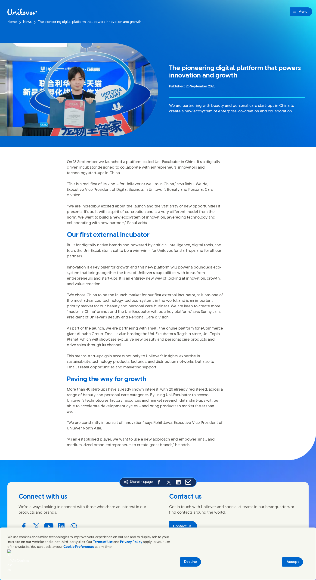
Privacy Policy (131, 542)
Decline (190, 562)
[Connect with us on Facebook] (24, 526)
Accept (293, 562)
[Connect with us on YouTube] (49, 526)
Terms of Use (103, 542)
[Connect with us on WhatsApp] (74, 526)
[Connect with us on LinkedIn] (61, 526)
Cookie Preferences (78, 547)
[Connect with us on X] (36, 526)
